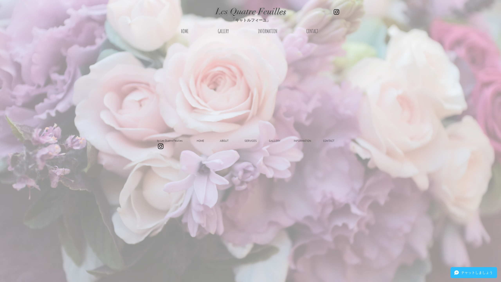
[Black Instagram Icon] (336, 12)
